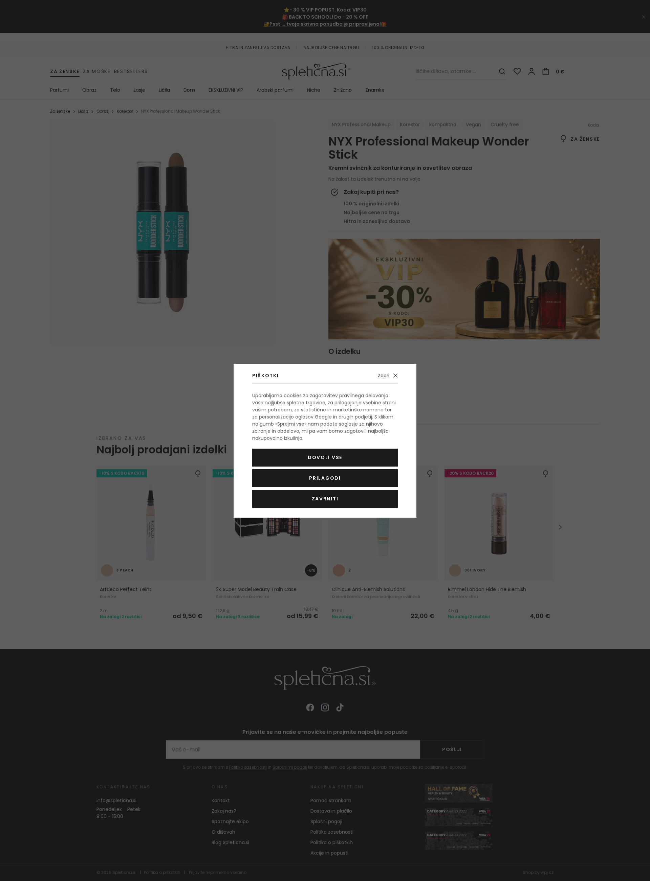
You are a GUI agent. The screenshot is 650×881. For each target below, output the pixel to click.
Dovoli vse (325, 457)
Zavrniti (325, 498)
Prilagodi (325, 478)
